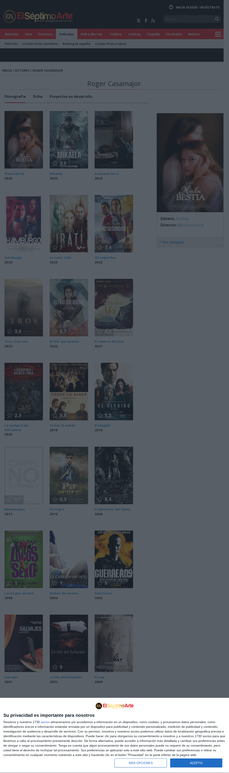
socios (45, 722)
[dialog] (114, 735)
